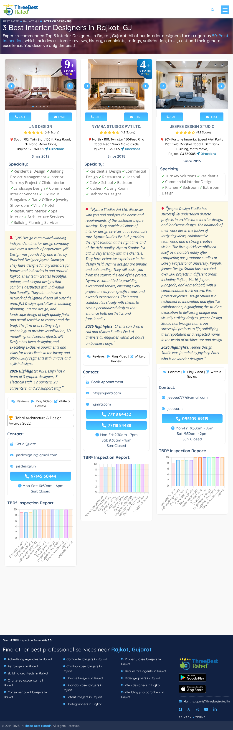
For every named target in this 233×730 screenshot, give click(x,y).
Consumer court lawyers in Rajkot (25, 694)
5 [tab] (47, 106)
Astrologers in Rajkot (23, 666)
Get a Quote (25, 444)
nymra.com (101, 404)
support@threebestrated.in (211, 701)
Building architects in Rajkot (28, 673)
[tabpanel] (40, 88)
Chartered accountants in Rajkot (24, 682)
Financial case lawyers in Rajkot (83, 687)
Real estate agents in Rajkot (145, 671)
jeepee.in (174, 408)
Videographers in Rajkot (142, 678)
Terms (200, 717)
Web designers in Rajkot (143, 685)
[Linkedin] (215, 709)
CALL (22, 117)
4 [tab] (44, 106)
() (52, 132)
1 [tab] (33, 106)
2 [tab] (36, 106)
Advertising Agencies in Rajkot (30, 659)
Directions (56, 149)
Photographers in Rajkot (84, 704)
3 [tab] (40, 106)
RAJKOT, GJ (31, 21)
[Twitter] (188, 709)
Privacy (185, 717)
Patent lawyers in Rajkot (84, 697)
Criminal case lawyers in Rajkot (82, 668)
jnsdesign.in (26, 466)
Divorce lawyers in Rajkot (84, 678)
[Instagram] (197, 709)
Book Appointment (107, 382)
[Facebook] (180, 709)
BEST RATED (11, 21)
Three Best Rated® (37, 725)
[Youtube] (206, 709)
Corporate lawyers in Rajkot (86, 659)
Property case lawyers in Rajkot (141, 661)
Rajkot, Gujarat (131, 649)
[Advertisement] (116, 603)
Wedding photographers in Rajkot (142, 694)
